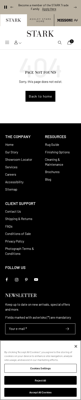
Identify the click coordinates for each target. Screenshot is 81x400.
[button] (13, 20)
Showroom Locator (18, 159)
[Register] (67, 329)
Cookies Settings (40, 368)
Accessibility (14, 182)
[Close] (76, 346)
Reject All (40, 380)
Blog (48, 179)
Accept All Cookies (40, 392)
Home (9, 144)
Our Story (11, 152)
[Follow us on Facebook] (7, 279)
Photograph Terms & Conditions (19, 251)
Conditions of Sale (18, 234)
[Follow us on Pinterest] (26, 279)
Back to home (40, 96)
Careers (10, 174)
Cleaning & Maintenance (54, 161)
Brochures (52, 172)
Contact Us (13, 211)
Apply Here (49, 9)
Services (11, 167)
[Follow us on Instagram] (16, 279)
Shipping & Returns (18, 219)
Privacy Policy (14, 241)
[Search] (59, 42)
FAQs (9, 226)
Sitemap (11, 189)
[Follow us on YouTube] (36, 279)
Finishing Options (57, 152)
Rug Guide (52, 144)
